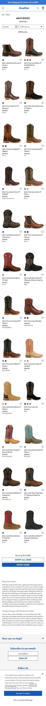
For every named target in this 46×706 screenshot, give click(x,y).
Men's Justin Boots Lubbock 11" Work (11, 279)
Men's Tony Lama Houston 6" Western (33, 236)
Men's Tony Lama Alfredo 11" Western (11, 365)
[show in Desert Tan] (3, 447)
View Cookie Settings (23, 700)
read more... (23, 21)
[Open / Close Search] (38, 8)
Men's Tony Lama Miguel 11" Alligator (11, 150)
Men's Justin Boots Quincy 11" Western (11, 408)
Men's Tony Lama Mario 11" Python (33, 193)
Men (3, 14)
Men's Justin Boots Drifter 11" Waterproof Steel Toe (33, 537)
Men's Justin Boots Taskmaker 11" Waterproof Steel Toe (33, 494)
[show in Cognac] (27, 232)
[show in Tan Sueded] (3, 404)
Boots (8, 14)
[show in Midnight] (3, 318)
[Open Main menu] (3, 8)
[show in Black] (25, 103)
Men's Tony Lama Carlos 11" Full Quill (33, 365)
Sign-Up (23, 658)
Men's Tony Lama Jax (31, 407)
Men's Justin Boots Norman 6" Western (11, 64)
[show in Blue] (27, 361)
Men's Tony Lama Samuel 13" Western (33, 150)
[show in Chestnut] (27, 404)
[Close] (42, 673)
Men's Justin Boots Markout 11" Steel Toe (11, 537)
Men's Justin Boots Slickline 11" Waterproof (11, 494)
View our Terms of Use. (24, 688)
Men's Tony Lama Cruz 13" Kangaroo (10, 107)
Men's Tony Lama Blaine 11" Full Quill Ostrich (33, 64)
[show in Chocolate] (30, 60)
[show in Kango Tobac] (3, 189)
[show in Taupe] (30, 404)
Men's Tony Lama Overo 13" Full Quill (11, 193)
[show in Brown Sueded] (5, 404)
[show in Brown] (3, 60)
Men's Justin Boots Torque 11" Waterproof (11, 236)
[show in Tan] (25, 146)
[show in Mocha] (5, 361)
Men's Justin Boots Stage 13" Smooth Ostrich (11, 451)
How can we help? (12, 638)
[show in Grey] (27, 60)
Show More (30, 564)
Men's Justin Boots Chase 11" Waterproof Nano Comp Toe (33, 279)
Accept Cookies (23, 693)
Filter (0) (8, 27)
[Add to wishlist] (20, 60)
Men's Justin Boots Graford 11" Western (33, 451)
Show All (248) (29, 559)
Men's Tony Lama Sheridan (32, 321)
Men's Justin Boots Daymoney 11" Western (33, 107)
